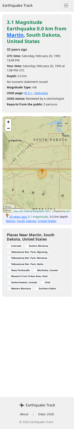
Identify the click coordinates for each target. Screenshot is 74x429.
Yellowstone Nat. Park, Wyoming (29, 251)
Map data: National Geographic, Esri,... (33, 211)
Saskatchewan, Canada (24, 282)
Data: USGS (46, 414)
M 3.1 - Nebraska (36, 93)
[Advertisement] (37, 344)
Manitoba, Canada (47, 270)
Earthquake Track (17, 5)
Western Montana (21, 288)
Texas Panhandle (20, 270)
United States (47, 221)
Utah (47, 282)
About (24, 414)
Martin (15, 34)
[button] (42, 171)
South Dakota (26, 221)
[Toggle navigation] (66, 5)
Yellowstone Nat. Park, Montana (29, 257)
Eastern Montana (38, 245)
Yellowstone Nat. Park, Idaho (27, 264)
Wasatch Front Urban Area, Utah (29, 276)
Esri (68, 211)
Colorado (16, 245)
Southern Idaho (47, 288)
